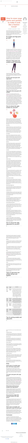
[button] (17, 2)
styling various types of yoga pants (13, 51)
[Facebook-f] (5, 438)
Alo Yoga (20, 99)
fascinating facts (8, 94)
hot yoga (9, 253)
